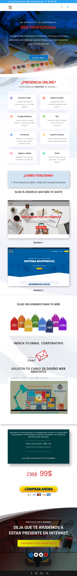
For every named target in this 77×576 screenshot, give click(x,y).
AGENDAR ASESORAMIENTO (38, 543)
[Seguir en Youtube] (46, 555)
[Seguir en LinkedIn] (41, 555)
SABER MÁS (38, 58)
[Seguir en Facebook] (31, 555)
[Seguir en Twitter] (36, 555)
